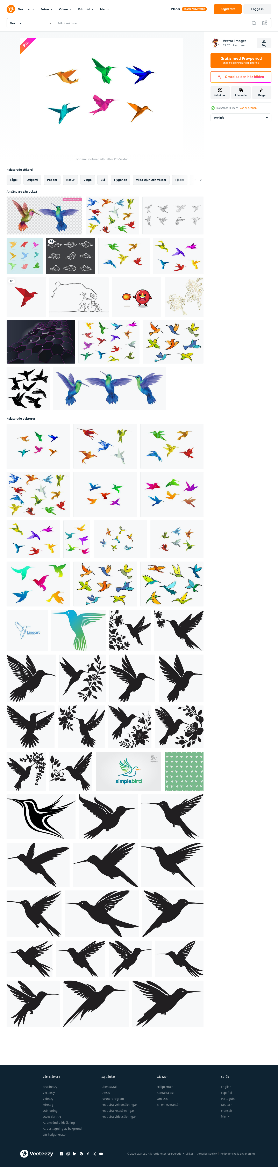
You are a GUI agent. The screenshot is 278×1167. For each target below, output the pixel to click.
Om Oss (162, 1099)
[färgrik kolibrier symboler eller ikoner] (173, 342)
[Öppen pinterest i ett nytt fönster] (81, 1153)
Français (227, 1111)
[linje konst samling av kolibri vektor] (173, 215)
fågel (13, 180)
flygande (120, 180)
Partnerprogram (112, 1099)
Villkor (189, 1153)
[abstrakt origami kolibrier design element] (112, 215)
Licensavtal (109, 1087)
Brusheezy (50, 1087)
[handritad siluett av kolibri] (28, 388)
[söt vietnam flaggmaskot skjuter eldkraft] (136, 297)
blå (103, 180)
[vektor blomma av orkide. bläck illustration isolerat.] (184, 297)
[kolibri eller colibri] (78, 630)
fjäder (179, 180)
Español (226, 1093)
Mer (103, 9)
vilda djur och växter (151, 180)
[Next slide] (197, 180)
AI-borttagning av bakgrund (62, 1128)
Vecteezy (49, 1093)
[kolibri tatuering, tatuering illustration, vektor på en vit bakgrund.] (41, 816)
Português (228, 1099)
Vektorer (24, 9)
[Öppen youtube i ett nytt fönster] (101, 1153)
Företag (48, 1105)
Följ (264, 45)
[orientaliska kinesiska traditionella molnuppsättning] (70, 256)
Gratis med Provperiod (241, 60)
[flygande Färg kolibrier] (38, 584)
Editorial (84, 9)
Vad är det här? (248, 108)
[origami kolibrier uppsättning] (124, 256)
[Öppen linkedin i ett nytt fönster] (74, 1153)
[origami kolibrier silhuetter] (38, 446)
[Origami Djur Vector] (25, 256)
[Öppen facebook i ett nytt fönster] (61, 1153)
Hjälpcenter (165, 1087)
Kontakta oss (165, 1093)
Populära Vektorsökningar (119, 1105)
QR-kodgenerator (55, 1134)
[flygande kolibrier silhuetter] (105, 494)
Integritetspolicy (207, 1153)
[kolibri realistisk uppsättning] (109, 388)
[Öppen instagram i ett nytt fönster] (68, 1153)
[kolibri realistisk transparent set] (44, 215)
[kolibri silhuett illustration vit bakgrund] (108, 816)
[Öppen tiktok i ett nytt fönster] (88, 1153)
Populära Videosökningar (118, 1117)
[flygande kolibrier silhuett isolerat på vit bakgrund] (130, 630)
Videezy (48, 1099)
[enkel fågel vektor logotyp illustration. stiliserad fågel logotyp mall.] (128, 771)
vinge (88, 180)
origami (32, 180)
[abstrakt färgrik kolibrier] (120, 539)
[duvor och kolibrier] (178, 256)
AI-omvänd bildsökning (59, 1123)
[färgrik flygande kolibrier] (76, 539)
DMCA (105, 1093)
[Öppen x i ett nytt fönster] (94, 1153)
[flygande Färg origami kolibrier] (105, 446)
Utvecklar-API (52, 1117)
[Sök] (253, 23)
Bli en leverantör (168, 1105)
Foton (45, 9)
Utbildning (50, 1111)
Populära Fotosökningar (117, 1111)
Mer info (219, 117)
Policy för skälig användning (237, 1153)
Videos (63, 9)
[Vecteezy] (11, 9)
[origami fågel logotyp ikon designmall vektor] (26, 297)
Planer (175, 9)
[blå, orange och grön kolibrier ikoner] (172, 584)
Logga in (257, 9)
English (226, 1087)
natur (70, 180)
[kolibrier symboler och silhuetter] (172, 494)
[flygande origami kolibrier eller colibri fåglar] (109, 342)
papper (52, 180)
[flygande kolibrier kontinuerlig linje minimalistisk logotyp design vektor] (27, 630)
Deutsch (226, 1105)
